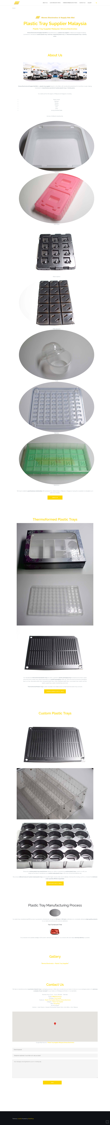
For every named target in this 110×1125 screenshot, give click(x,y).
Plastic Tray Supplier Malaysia (55, 23)
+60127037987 (57, 998)
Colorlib (20, 1118)
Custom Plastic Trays (55, 2)
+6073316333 (56, 1003)
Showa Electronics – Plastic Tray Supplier (55, 963)
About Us (45, 2)
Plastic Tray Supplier (57, 1001)
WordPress (31, 1118)
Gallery (90, 2)
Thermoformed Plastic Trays (70, 2)
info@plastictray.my (56, 996)
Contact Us (82, 2)
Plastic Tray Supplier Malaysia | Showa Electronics (55, 29)
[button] (55, 1025)
